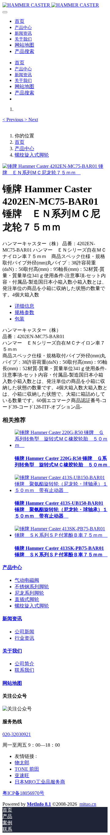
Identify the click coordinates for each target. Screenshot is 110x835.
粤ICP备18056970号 (23, 793)
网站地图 (12, 683)
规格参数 (24, 312)
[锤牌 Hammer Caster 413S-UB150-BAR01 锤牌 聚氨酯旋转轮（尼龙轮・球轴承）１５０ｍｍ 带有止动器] (61, 490)
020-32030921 (16, 734)
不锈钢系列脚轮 (32, 586)
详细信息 (24, 306)
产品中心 (24, 148)
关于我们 (12, 650)
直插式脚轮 (27, 599)
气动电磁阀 (27, 580)
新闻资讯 (12, 618)
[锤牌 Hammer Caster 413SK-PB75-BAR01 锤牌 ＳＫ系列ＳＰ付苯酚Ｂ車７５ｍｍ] (61, 535)
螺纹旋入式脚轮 (32, 154)
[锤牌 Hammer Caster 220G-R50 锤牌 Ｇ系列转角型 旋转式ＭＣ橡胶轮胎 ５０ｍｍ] (61, 445)
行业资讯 (24, 638)
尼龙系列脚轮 (29, 593)
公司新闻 (24, 631)
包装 (19, 318)
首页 (19, 21)
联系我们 (24, 670)
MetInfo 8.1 (39, 804)
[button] (13, 119)
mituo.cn (87, 804)
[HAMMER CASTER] (55, 5)
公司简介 (24, 663)
